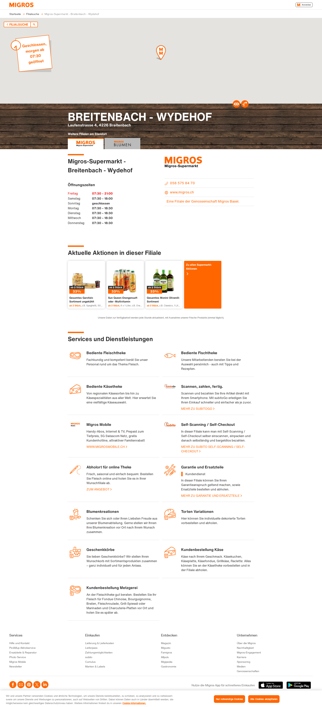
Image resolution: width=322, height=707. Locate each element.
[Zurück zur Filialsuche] (34, 24)
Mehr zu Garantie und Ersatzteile (210, 495)
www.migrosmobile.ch (105, 447)
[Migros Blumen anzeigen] (122, 143)
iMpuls (165, 657)
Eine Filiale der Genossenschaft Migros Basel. (203, 201)
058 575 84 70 (182, 183)
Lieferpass (91, 647)
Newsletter (15, 666)
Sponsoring (243, 661)
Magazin (166, 643)
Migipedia (166, 661)
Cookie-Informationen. (134, 703)
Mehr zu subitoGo (196, 408)
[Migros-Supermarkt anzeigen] (86, 143)
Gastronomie (168, 666)
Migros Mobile (17, 661)
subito (88, 657)
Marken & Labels (95, 666)
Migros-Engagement (249, 652)
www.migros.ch (182, 192)
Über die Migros (246, 643)
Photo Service (17, 657)
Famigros (166, 652)
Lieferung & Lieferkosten (99, 643)
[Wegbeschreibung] (245, 106)
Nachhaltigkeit (245, 647)
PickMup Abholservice (22, 647)
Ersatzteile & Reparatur (23, 652)
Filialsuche (18, 24)
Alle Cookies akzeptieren (263, 698)
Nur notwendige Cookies (229, 698)
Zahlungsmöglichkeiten (99, 652)
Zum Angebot (97, 489)
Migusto (165, 647)
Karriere (241, 657)
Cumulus (90, 661)
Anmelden (306, 4)
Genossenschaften (248, 671)
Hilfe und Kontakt (19, 643)
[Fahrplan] (236, 106)
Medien (241, 666)
